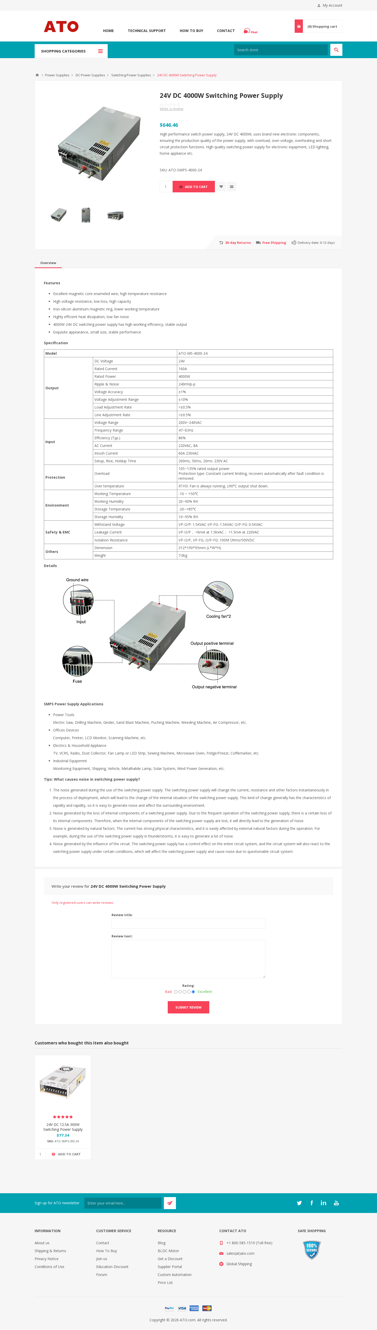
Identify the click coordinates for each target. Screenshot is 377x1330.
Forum (101, 1274)
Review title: (122, 915)
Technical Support (147, 30)
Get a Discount (170, 1258)
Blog (161, 1242)
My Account (332, 5)
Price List (165, 1282)
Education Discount (112, 1266)
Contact (226, 30)
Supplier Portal (170, 1266)
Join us (101, 1258)
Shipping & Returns (50, 1250)
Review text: (122, 936)
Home (108, 30)
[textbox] (281, 49)
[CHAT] (251, 31)
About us (42, 1242)
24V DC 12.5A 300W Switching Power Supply (63, 1127)
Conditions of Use (49, 1266)
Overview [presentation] (48, 262)
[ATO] (37, 75)
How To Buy (191, 30)
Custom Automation (175, 1274)
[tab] (48, 262)
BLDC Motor (168, 1250)
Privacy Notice (46, 1258)
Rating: (188, 985)
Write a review (171, 108)
